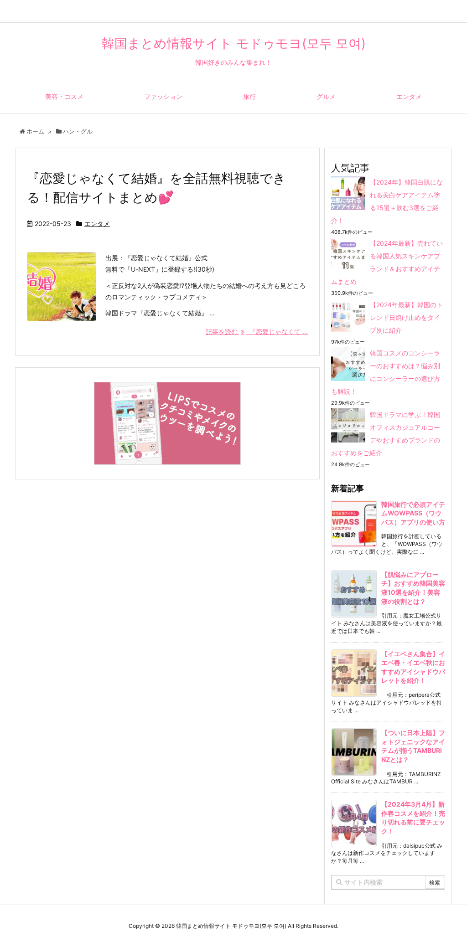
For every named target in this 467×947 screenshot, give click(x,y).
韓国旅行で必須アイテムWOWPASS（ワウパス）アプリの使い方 (413, 513)
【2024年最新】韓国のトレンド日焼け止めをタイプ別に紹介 (406, 317)
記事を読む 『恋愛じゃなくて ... (257, 331)
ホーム (35, 131)
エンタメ (97, 223)
